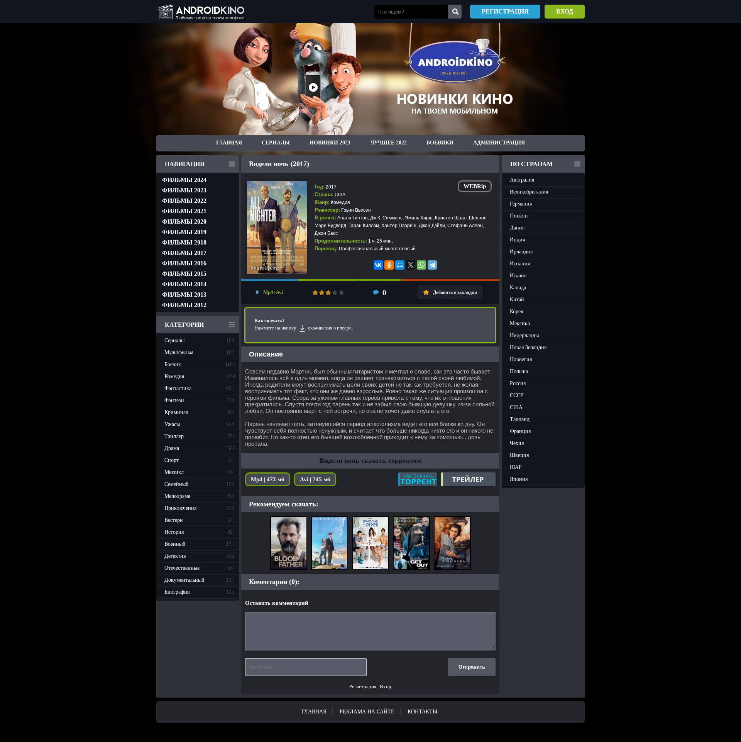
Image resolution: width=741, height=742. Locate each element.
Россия (518, 383)
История (198, 532)
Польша (519, 371)
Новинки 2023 (330, 143)
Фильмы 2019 (184, 232)
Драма (199, 448)
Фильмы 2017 (184, 253)
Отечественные (198, 568)
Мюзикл (198, 472)
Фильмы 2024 (184, 180)
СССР (516, 395)
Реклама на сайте (367, 712)
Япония (519, 479)
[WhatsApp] (421, 265)
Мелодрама (199, 496)
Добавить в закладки (455, 292)
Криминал (199, 412)
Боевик (199, 364)
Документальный (199, 580)
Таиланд (520, 419)
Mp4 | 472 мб (267, 479)
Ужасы (199, 424)
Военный (199, 544)
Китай (517, 299)
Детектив (199, 556)
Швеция (519, 455)
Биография (199, 592)
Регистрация (505, 11)
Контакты (422, 712)
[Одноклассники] (389, 265)
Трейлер (468, 479)
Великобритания (529, 192)
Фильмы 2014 (184, 284)
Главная (229, 143)
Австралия (522, 180)
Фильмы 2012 (184, 305)
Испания (520, 264)
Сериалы (276, 143)
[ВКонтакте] (378, 265)
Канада (518, 287)
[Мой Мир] (399, 265)
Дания (517, 228)
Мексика (520, 323)
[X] (410, 265)
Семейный (199, 484)
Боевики (439, 143)
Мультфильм (199, 352)
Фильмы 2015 (184, 273)
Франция (520, 431)
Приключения (199, 508)
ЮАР (516, 467)
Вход (564, 11)
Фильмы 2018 (184, 242)
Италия (518, 275)
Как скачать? (417, 479)
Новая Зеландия (528, 347)
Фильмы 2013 (184, 294)
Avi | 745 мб (315, 479)
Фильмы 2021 (184, 211)
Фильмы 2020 (184, 221)
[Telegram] (432, 265)
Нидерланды (524, 335)
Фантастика (199, 388)
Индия (517, 240)
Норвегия (521, 359)
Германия (521, 204)
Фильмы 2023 (184, 190)
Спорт (198, 460)
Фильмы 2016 (184, 263)
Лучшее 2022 (388, 143)
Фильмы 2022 (184, 200)
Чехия (517, 443)
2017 (331, 187)
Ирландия (521, 252)
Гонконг (519, 216)
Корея (516, 311)
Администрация (499, 143)
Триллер (199, 436)
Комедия (199, 376)
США (516, 407)
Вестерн (198, 520)
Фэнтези (199, 400)
